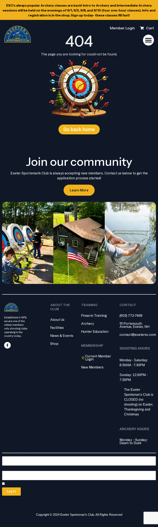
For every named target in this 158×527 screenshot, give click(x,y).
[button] (148, 40)
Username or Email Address (23, 454)
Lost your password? (14, 500)
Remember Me (16, 483)
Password (9, 469)
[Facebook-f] (7, 345)
